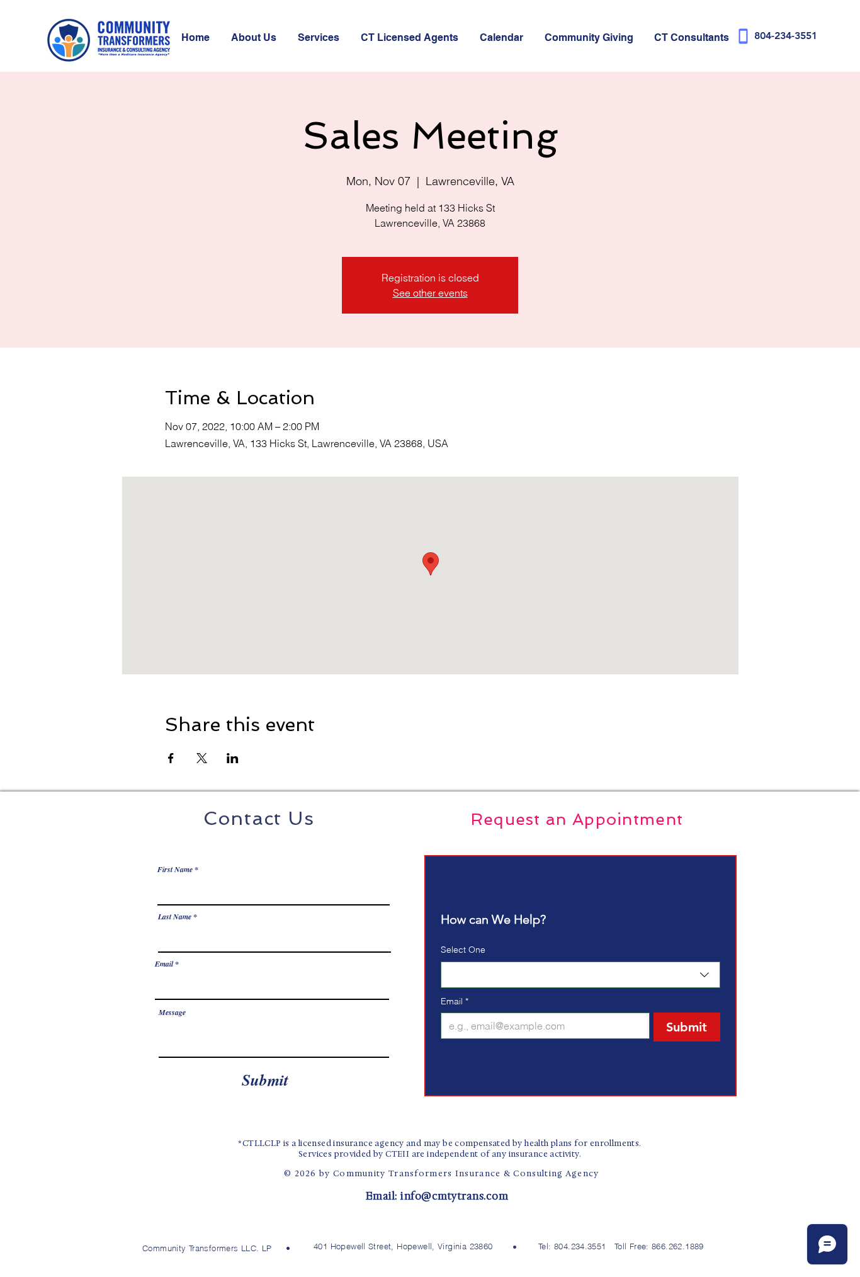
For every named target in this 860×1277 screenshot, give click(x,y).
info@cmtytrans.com (454, 1196)
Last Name (174, 917)
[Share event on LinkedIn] (233, 758)
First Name (175, 869)
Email (164, 964)
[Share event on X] (202, 758)
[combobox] (580, 975)
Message (172, 1012)
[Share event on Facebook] (171, 758)
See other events (430, 293)
